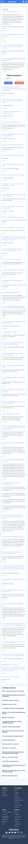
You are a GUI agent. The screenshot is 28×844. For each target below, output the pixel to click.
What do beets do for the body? (9, 776)
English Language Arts (19, 800)
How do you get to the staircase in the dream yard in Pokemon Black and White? (13, 752)
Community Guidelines (6, 812)
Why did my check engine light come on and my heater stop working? (13, 771)
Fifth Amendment (8, 594)
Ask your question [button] (19, 82)
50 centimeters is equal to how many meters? (13, 708)
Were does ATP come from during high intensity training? (13, 713)
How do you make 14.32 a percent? (10, 744)
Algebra (16, 790)
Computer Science (18, 804)
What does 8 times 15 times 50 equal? (11, 727)
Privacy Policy (17, 819)
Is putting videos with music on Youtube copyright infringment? (11, 722)
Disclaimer (17, 821)
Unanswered (4, 795)
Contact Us (17, 814)
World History (17, 797)
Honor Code (4, 814)
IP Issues (16, 826)
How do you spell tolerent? (8, 740)
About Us (16, 812)
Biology (16, 795)
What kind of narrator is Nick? (9, 704)
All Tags (3, 792)
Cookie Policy (17, 824)
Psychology (17, 802)
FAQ (3, 824)
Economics (17, 807)
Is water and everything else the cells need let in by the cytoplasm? (14, 766)
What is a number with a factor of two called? (13, 691)
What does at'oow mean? (8, 717)
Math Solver (4, 821)
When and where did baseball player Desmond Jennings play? (13, 695)
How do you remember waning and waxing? (12, 736)
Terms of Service (18, 816)
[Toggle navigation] (1, 1)
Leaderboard (4, 790)
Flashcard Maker (5, 816)
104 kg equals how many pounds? (10, 761)
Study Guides (5, 819)
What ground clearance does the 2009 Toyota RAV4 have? (13, 731)
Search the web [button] (8, 82)
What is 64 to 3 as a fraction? (9, 748)
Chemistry (17, 792)
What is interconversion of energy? (10, 700)
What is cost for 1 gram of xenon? (10, 757)
